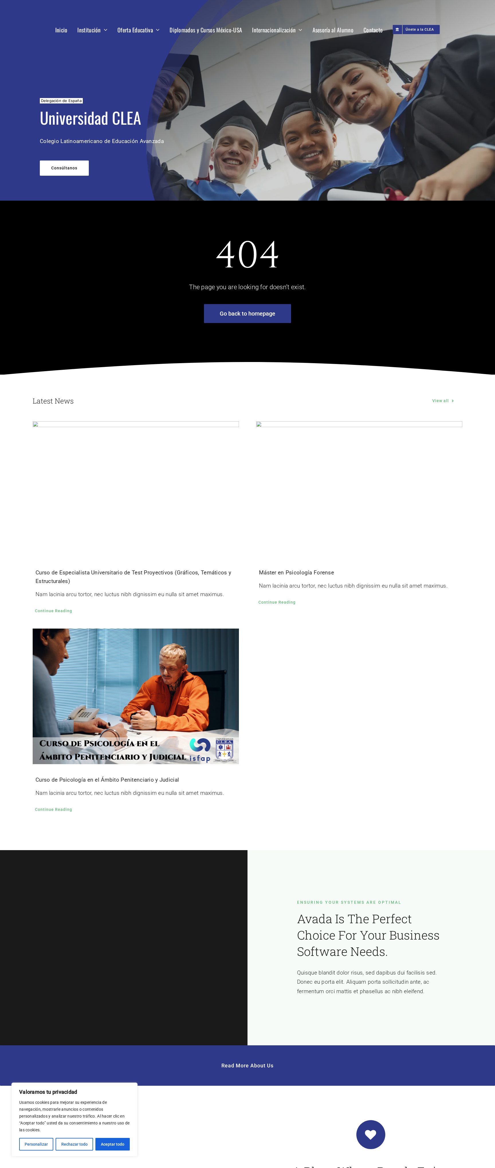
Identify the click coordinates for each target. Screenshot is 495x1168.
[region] (74, 1120)
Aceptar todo (112, 1144)
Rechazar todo (74, 1144)
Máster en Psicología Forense (296, 572)
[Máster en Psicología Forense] (359, 489)
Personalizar (36, 1144)
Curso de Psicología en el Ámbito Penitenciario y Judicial (107, 779)
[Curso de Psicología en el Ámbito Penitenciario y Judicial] (136, 696)
